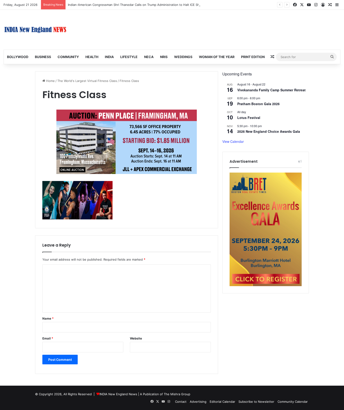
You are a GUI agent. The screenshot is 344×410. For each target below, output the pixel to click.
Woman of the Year (216, 57)
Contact (181, 401)
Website (136, 338)
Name (48, 318)
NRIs (164, 57)
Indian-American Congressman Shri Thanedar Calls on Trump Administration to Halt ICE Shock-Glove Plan (144, 5)
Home (50, 81)
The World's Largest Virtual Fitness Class (87, 81)
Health (91, 57)
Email (47, 338)
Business (43, 57)
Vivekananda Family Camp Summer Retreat (271, 90)
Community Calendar (293, 401)
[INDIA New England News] (35, 29)
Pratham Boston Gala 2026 (258, 103)
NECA (149, 57)
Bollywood (17, 57)
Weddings (183, 57)
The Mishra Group (177, 394)
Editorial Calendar (222, 401)
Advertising (198, 401)
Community (68, 57)
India (109, 57)
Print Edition (253, 57)
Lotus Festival (248, 117)
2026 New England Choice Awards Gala (268, 131)
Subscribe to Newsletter (256, 401)
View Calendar (233, 141)
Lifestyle (129, 57)
